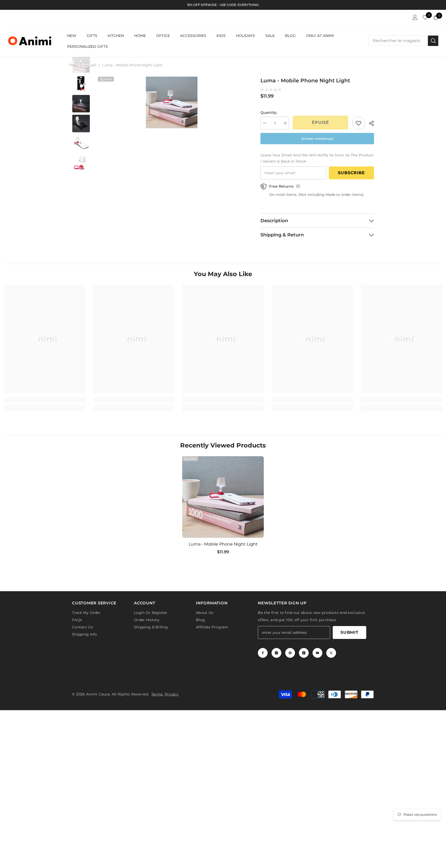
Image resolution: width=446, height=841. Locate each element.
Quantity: (268, 112)
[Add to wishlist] (358, 123)
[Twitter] (331, 653)
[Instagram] (276, 653)
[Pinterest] (290, 653)
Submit (349, 632)
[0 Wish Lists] (425, 17)
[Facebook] (263, 653)
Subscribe (351, 172)
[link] (44, 399)
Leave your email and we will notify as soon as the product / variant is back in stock (317, 158)
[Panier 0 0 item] (435, 17)
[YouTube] (317, 653)
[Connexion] (415, 17)
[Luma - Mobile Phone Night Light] (223, 497)
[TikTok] (304, 653)
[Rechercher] (403, 41)
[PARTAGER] (369, 123)
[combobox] (398, 41)
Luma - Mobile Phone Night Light (223, 544)
